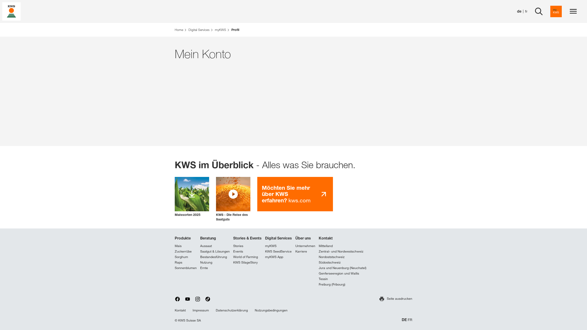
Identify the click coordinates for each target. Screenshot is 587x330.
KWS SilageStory (245, 262)
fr (526, 11)
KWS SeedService (278, 251)
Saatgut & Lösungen (215, 251)
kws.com (286, 194)
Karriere (301, 251)
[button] (233, 199)
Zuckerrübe (183, 251)
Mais (178, 246)
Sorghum (181, 257)
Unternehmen (305, 246)
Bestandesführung (213, 257)
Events (238, 251)
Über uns (303, 238)
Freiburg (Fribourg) (332, 284)
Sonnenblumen (186, 268)
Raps (178, 262)
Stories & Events (247, 238)
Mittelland (326, 246)
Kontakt (326, 238)
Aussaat (206, 246)
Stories (238, 246)
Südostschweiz (330, 262)
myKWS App (274, 257)
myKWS (271, 246)
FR (410, 320)
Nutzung (206, 262)
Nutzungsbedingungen (271, 310)
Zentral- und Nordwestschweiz (341, 251)
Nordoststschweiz (332, 257)
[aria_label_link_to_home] (11, 11)
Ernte (204, 268)
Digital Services (278, 238)
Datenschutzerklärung (232, 310)
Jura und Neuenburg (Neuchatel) (342, 268)
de (519, 11)
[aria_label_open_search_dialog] (538, 11)
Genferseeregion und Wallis (339, 273)
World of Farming (245, 257)
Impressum (201, 310)
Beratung (208, 238)
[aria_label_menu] (573, 11)
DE (404, 320)
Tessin (323, 279)
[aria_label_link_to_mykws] (556, 11)
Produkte (183, 238)
